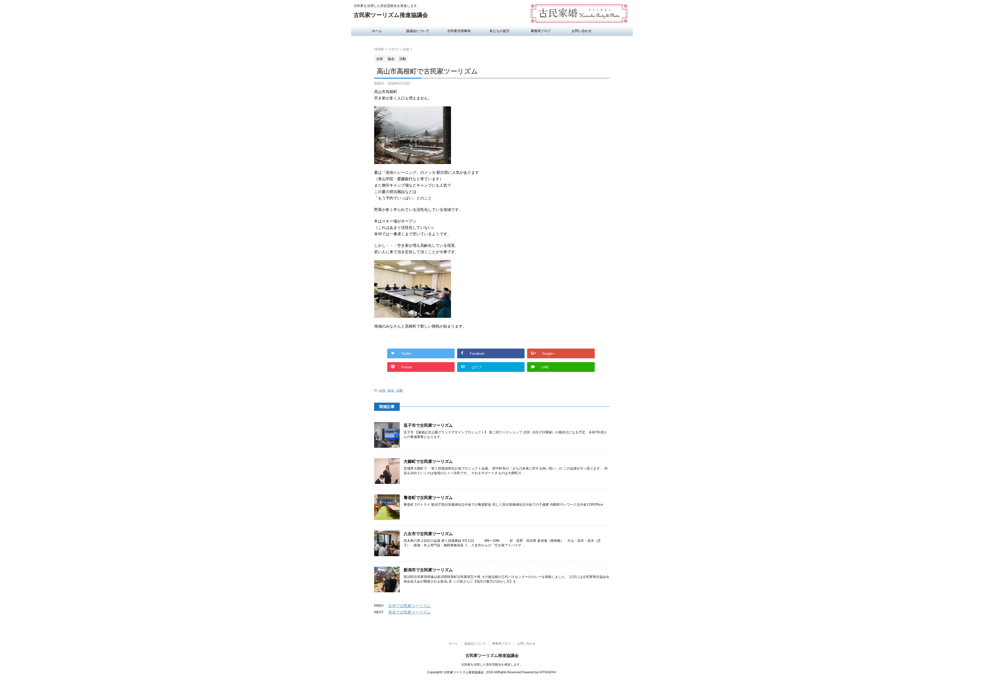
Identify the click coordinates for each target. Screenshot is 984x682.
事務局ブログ (541, 31)
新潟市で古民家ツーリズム (428, 569)
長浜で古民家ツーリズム (409, 612)
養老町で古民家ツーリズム (428, 497)
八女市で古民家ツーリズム (428, 533)
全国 (382, 390)
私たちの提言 (500, 31)
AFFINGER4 (547, 672)
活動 (399, 390)
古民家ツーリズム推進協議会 (391, 15)
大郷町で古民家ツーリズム (428, 461)
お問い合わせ (582, 31)
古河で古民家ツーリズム (409, 606)
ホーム (377, 31)
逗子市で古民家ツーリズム (428, 425)
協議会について (417, 31)
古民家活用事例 (458, 31)
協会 (390, 390)
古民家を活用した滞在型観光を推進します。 (492, 664)
